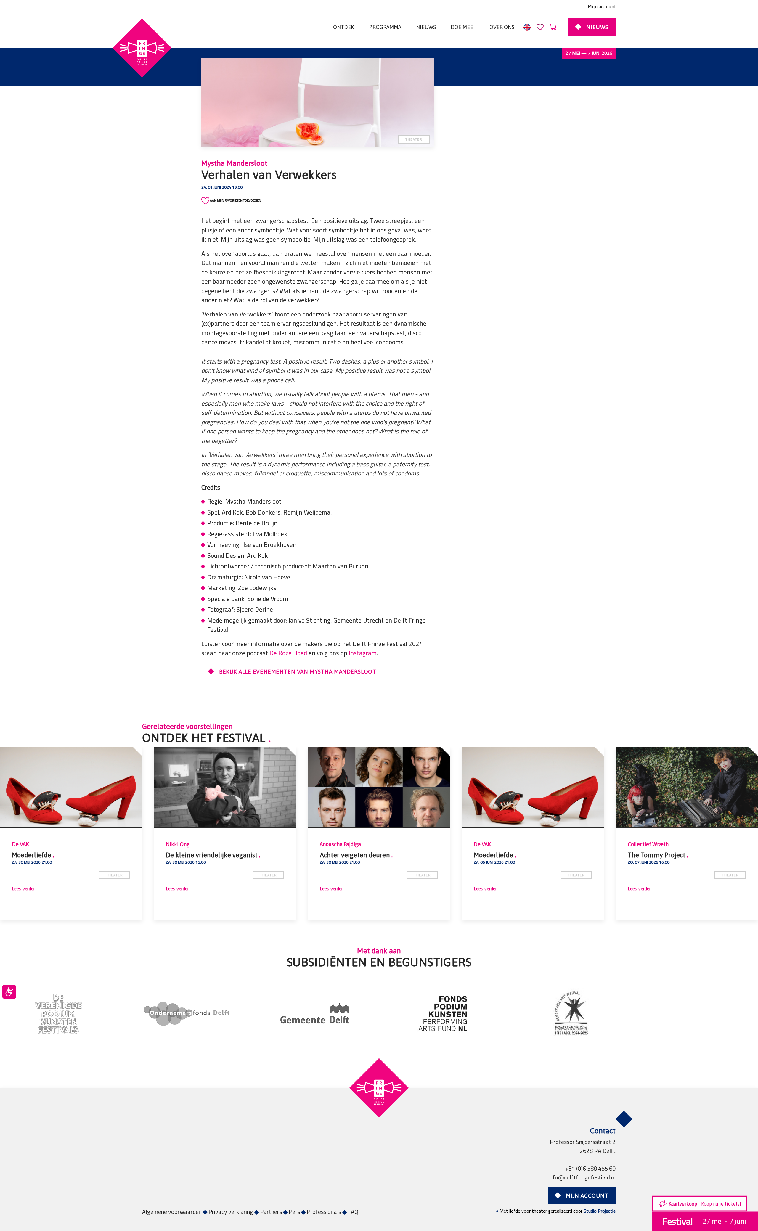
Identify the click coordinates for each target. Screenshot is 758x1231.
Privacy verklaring (230, 1211)
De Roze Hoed (288, 653)
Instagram (363, 653)
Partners (271, 1211)
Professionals (324, 1211)
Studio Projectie (600, 1210)
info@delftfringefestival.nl (582, 1177)
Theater (413, 139)
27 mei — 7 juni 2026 (589, 53)
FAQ (353, 1211)
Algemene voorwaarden (172, 1211)
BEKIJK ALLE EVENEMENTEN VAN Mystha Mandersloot (297, 671)
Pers (294, 1211)
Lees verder (457, 888)
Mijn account (602, 6)
